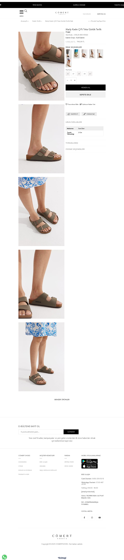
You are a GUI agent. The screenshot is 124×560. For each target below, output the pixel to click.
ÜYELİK (20, 466)
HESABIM (42, 466)
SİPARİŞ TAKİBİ (69, 462)
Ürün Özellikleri (74, 122)
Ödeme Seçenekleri (75, 149)
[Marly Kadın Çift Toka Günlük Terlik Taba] (92, 53)
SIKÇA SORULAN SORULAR (48, 470)
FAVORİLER (87, 14)
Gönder (71, 432)
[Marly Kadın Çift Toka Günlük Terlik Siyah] (69, 53)
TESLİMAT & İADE (23, 474)
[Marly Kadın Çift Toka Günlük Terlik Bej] (77, 53)
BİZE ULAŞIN (43, 462)
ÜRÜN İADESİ (68, 466)
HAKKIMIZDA (22, 462)
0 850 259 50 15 (92, 478)
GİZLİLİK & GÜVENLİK (25, 470)
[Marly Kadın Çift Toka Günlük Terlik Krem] (69, 62)
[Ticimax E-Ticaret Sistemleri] (62, 558)
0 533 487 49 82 (92, 483)
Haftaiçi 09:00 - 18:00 (89, 488)
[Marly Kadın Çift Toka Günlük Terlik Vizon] (84, 53)
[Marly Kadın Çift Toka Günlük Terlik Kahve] (100, 53)
